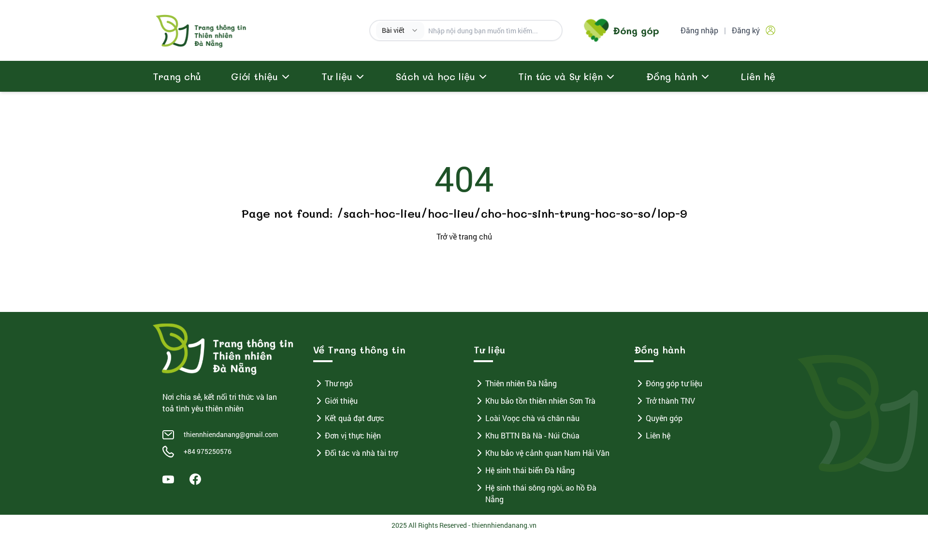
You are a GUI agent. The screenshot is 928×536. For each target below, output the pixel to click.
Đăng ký (746, 30)
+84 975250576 (208, 451)
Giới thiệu (341, 400)
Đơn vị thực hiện (353, 435)
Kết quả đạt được (354, 418)
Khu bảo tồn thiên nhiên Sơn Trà (540, 400)
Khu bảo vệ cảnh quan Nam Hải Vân (547, 453)
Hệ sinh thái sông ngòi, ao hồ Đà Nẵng (540, 493)
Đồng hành (671, 76)
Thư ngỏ (339, 383)
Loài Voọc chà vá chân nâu (532, 418)
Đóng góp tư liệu (674, 383)
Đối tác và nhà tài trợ (361, 453)
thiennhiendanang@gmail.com (231, 434)
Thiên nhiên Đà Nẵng (521, 383)
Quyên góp (664, 418)
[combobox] (400, 30)
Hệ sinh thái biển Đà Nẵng (530, 470)
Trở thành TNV (670, 400)
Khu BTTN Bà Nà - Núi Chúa (532, 435)
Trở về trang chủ (464, 236)
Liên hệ (758, 76)
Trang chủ (177, 76)
